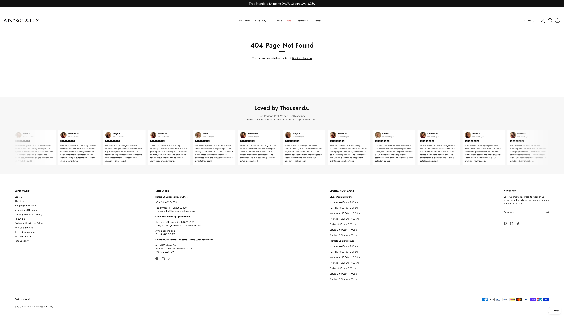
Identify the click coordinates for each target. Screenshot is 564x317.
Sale (289, 21)
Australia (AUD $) (22, 299)
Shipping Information (25, 205)
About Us (19, 201)
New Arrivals (244, 21)
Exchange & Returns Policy (28, 214)
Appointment (302, 21)
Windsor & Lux (28, 307)
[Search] (550, 20)
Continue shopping (302, 58)
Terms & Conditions (25, 232)
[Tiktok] (169, 258)
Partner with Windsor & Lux (29, 223)
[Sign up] (547, 212)
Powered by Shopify (44, 307)
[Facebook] (156, 258)
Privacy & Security (24, 227)
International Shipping (26, 210)
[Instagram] (163, 258)
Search (18, 196)
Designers (277, 21)
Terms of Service (23, 236)
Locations (318, 21)
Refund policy (22, 240)
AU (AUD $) (529, 21)
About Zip (20, 218)
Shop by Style (261, 21)
